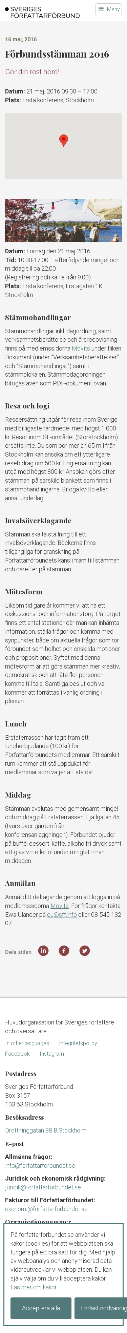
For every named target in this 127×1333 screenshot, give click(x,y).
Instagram (52, 1054)
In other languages (27, 1043)
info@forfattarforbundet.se (40, 1165)
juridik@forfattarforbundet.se (43, 1187)
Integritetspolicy (78, 1043)
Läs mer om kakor (33, 1287)
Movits (81, 348)
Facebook (17, 1054)
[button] (64, 141)
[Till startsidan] (42, 12)
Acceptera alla (41, 1308)
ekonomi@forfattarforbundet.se (46, 1208)
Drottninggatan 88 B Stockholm (46, 1130)
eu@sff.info (62, 914)
